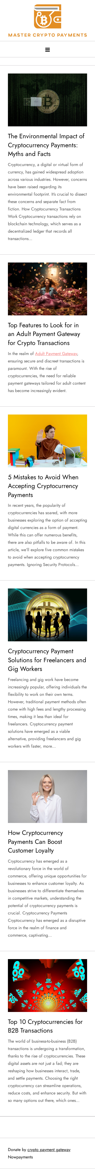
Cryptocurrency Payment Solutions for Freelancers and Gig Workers (47, 659)
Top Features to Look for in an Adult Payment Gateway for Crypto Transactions (44, 333)
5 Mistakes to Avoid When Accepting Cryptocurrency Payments (43, 485)
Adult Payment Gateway (56, 354)
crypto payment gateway (48, 1150)
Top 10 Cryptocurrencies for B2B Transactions (45, 1026)
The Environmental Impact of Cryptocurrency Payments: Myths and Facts (46, 144)
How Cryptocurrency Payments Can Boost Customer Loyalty (35, 841)
